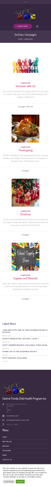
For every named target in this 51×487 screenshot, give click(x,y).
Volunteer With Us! (25, 86)
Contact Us (7, 460)
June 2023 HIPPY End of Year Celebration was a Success (25, 331)
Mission (5, 446)
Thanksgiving (25, 150)
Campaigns (22, 106)
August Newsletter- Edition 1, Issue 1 (20, 339)
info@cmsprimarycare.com (18, 420)
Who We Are (7, 441)
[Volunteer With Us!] (25, 64)
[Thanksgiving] (25, 129)
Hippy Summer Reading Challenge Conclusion (24, 345)
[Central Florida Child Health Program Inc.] (25, 13)
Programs (6, 450)
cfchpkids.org (13, 416)
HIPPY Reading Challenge (14, 358)
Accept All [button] (20, 481)
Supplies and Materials (25, 278)
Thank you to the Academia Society (19, 351)
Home (20, 39)
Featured (30, 106)
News (4, 455)
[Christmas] (25, 193)
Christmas (25, 214)
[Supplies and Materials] (25, 257)
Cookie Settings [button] (8, 481)
